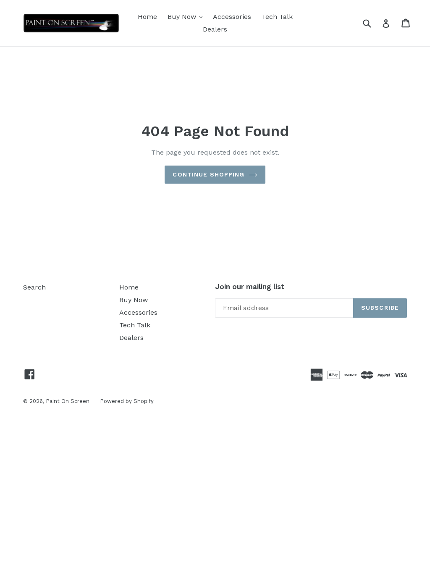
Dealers (215, 29)
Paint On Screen (67, 401)
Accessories (232, 17)
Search (34, 287)
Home (147, 17)
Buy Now (187, 16)
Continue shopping (208, 174)
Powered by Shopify (127, 401)
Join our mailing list (249, 286)
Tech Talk (277, 17)
